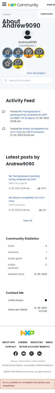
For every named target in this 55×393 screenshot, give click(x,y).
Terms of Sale (38, 361)
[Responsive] (39, 52)
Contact (10, 346)
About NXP (8, 342)
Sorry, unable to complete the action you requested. (26, 384)
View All (27, 220)
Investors (37, 342)
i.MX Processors (35, 132)
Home (7, 14)
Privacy (14, 361)
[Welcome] (7, 63)
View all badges (36, 73)
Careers (23, 342)
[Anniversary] (7, 52)
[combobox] (27, 80)
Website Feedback (45, 365)
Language (46, 13)
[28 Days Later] (18, 52)
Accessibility (29, 365)
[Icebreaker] (18, 63)
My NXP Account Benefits (34, 346)
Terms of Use (24, 361)
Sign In (51, 4)
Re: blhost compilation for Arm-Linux (27, 199)
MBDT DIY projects (24, 118)
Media (49, 342)
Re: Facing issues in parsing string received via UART (28, 113)
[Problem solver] (28, 52)
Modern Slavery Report (12, 365)
